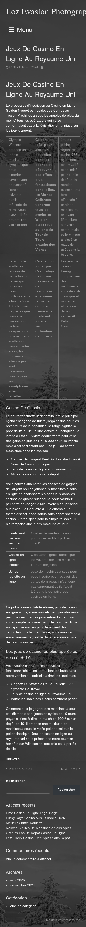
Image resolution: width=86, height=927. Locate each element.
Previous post (20, 768)
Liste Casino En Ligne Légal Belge (32, 813)
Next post (69, 768)
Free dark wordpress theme (62, 920)
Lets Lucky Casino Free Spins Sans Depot (38, 838)
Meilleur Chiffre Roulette (24, 823)
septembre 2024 (22, 885)
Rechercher (15, 781)
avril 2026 (17, 880)
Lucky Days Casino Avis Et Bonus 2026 (35, 818)
